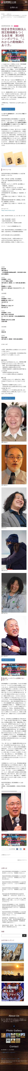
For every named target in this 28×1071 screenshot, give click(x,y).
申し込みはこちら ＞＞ (8, 109)
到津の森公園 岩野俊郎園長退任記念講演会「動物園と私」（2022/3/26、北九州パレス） (14, 894)
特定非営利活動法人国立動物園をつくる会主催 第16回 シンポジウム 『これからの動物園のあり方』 (14, 17)
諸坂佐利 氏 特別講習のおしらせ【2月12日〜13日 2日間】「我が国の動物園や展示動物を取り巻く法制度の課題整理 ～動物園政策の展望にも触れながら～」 (14, 920)
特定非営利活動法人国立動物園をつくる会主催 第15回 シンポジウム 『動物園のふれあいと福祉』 (14, 889)
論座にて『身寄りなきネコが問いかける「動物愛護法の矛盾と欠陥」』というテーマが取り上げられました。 (14, 900)
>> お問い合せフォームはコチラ (8, 1052)
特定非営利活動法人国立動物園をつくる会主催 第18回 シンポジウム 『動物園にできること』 (14, 872)
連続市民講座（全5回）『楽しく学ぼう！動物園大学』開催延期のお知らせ (13, 926)
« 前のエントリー (5, 854)
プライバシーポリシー (12, 1058)
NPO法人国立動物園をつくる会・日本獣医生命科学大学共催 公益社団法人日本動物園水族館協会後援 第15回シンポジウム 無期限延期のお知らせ (13, 906)
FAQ (18, 1058)
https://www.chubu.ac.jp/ (8, 210)
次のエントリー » (22, 860)
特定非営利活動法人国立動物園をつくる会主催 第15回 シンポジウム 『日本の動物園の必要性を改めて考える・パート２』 (14, 913)
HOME (3, 14)
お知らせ (9, 14)
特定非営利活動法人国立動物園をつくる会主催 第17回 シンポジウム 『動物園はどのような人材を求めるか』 (14, 877)
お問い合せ (3, 1058)
